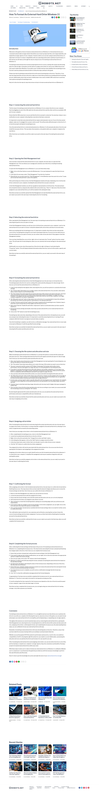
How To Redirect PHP (79, 36)
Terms (53, 787)
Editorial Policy (48, 786)
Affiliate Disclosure (71, 787)
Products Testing (65, 786)
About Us (31, 786)
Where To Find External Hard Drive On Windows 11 (30, 699)
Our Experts (39, 786)
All (44, 7)
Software (13, 7)
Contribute (31, 787)
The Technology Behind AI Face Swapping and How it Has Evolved (15, 757)
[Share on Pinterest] (57, 17)
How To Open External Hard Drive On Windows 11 (59, 699)
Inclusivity (56, 786)
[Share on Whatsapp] (59, 17)
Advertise (39, 787)
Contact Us (47, 787)
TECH (21, 6)
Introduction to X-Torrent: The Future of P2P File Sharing (80, 30)
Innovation (22, 7)
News (38, 7)
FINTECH (35, 6)
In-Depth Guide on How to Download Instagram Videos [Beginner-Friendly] (79, 64)
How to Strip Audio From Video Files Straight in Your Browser (59, 757)
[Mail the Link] (63, 17)
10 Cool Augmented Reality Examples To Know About (80, 18)
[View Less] (65, 17)
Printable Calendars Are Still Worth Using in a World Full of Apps (44, 757)
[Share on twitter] (54, 17)
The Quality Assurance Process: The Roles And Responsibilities (79, 61)
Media (76, 6)
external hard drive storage (54, 655)
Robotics (28, 6)
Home (12, 6)
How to (50, 6)
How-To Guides (13, 22)
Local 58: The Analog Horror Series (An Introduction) (80, 41)
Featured (31, 7)
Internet (83, 6)
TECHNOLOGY (34, 22)
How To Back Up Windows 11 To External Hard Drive (15, 699)
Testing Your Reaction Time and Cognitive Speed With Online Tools (15, 774)
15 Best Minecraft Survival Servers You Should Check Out (80, 69)
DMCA (30, 789)
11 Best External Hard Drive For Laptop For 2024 (15, 717)
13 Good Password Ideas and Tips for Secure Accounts (79, 66)
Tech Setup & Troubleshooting (24, 22)
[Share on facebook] (52, 17)
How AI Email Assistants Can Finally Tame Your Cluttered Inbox (30, 757)
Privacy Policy (61, 787)
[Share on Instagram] (14, 662)
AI (16, 6)
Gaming (43, 6)
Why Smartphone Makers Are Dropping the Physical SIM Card (30, 774)
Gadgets (68, 6)
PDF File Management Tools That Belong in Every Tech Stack (58, 774)
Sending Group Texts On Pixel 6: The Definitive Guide (80, 24)
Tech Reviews (59, 6)
